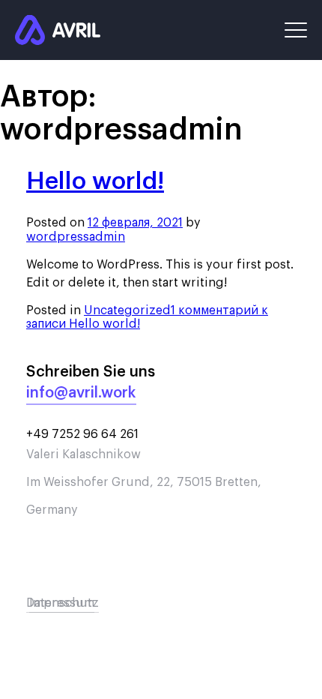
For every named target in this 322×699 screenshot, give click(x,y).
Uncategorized (127, 310)
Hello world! (95, 182)
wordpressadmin (75, 237)
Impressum (61, 603)
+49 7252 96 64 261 (82, 434)
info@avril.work (81, 393)
